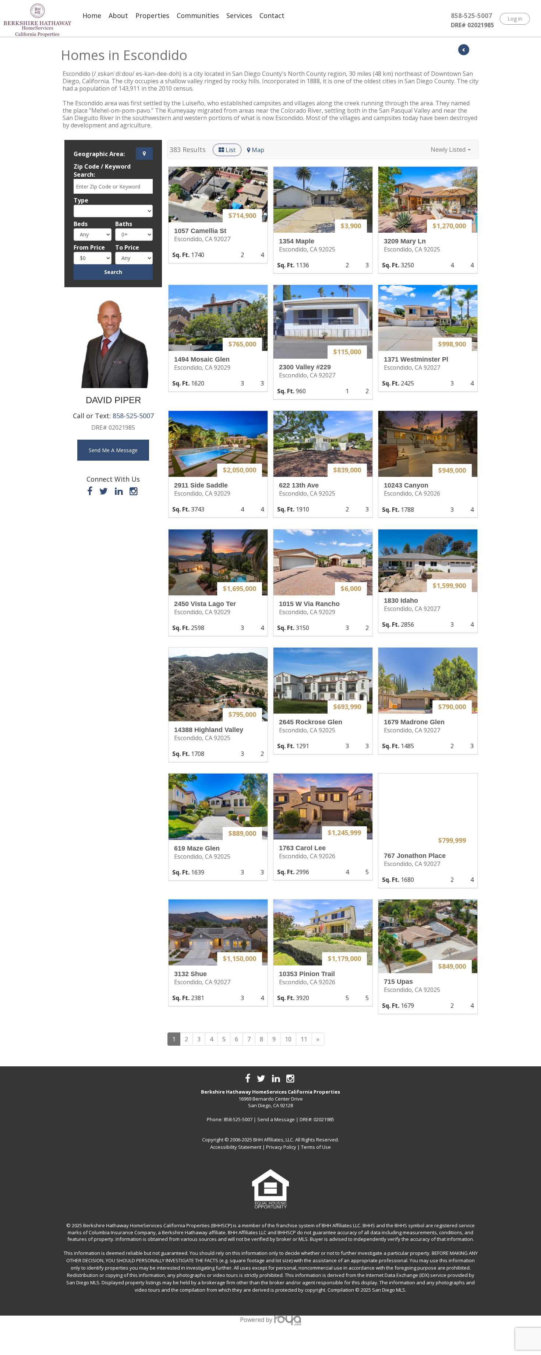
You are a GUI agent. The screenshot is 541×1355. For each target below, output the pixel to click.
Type (81, 200)
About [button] (118, 15)
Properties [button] (152, 15)
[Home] (37, 20)
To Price (127, 247)
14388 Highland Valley (208, 729)
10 (288, 1039)
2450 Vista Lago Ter (205, 604)
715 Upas (398, 981)
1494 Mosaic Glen (202, 359)
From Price (89, 247)
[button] (450, 149)
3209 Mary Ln (405, 241)
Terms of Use (316, 1147)
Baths (123, 224)
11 (304, 1039)
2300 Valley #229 (305, 367)
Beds (81, 224)
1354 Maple (296, 241)
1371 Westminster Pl (416, 359)
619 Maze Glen (197, 848)
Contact (271, 15)
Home (91, 15)
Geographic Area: (99, 154)
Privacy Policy (281, 1147)
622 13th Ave (299, 485)
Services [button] (239, 15)
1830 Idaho (401, 600)
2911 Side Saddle (201, 485)
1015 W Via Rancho (309, 604)
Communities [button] (198, 15)
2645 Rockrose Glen (310, 722)
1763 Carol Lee (302, 848)
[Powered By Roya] (287, 1320)
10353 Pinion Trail (307, 974)
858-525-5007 (133, 415)
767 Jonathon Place (415, 855)
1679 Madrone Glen (414, 722)
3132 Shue (190, 974)
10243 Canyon (406, 485)
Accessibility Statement (235, 1147)
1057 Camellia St (200, 231)
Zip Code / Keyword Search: (102, 170)
